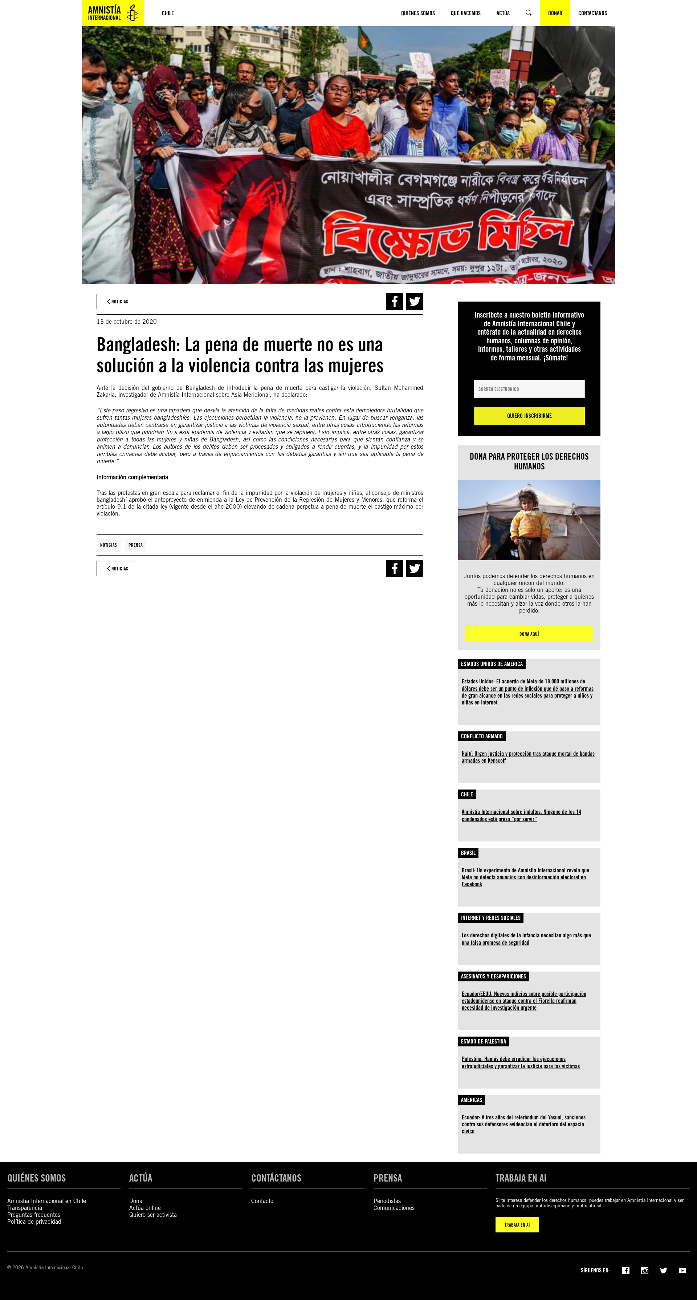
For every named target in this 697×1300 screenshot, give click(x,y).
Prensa (136, 545)
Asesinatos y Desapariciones (493, 976)
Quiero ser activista (153, 1214)
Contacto (262, 1201)
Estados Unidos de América (492, 664)
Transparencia (24, 1207)
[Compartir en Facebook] (394, 301)
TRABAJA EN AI (517, 1225)
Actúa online (145, 1207)
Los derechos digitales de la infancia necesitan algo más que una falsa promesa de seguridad (526, 939)
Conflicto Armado (482, 736)
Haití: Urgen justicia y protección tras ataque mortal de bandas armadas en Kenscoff (528, 757)
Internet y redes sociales (491, 918)
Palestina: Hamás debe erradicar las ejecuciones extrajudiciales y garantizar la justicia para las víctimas (521, 1062)
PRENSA (388, 1178)
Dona (135, 1201)
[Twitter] (663, 1269)
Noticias (108, 545)
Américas (471, 1100)
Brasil (468, 852)
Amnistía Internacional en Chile (46, 1201)
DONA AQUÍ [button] (529, 634)
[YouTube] (682, 1269)
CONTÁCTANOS (276, 1178)
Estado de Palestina (483, 1041)
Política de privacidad (34, 1221)
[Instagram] (644, 1269)
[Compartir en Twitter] (414, 301)
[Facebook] (626, 1269)
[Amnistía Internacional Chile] (113, 13)
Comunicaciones (394, 1207)
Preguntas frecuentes (33, 1214)
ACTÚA (140, 1178)
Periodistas (387, 1201)
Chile (467, 794)
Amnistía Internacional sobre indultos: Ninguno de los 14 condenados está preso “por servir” (521, 815)
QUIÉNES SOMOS (36, 1178)
